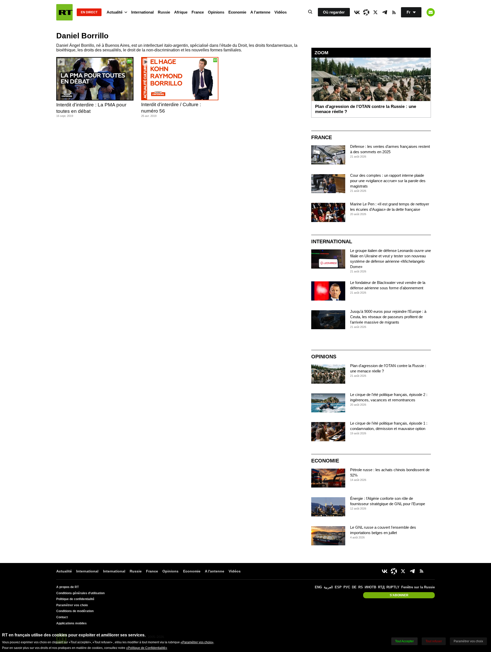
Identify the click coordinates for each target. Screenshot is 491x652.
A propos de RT (67, 587)
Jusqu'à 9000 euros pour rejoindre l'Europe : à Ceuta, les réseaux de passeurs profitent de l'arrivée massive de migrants (388, 316)
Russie (164, 12)
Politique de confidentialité (75, 599)
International (142, 12)
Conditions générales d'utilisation (80, 593)
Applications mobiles (71, 623)
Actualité (114, 12)
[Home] (64, 12)
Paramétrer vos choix (72, 605)
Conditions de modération (75, 611)
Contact (62, 617)
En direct (89, 12)
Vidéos (280, 12)
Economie (237, 12)
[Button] (431, 12)
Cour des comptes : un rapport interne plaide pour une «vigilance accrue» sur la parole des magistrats (388, 180)
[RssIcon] (394, 12)
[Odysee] (366, 12)
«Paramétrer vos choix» (197, 642)
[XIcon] (375, 12)
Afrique (180, 12)
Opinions (216, 12)
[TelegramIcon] (385, 12)
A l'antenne (260, 12)
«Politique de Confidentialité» (146, 648)
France (198, 12)
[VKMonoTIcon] (357, 12)
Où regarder (334, 12)
